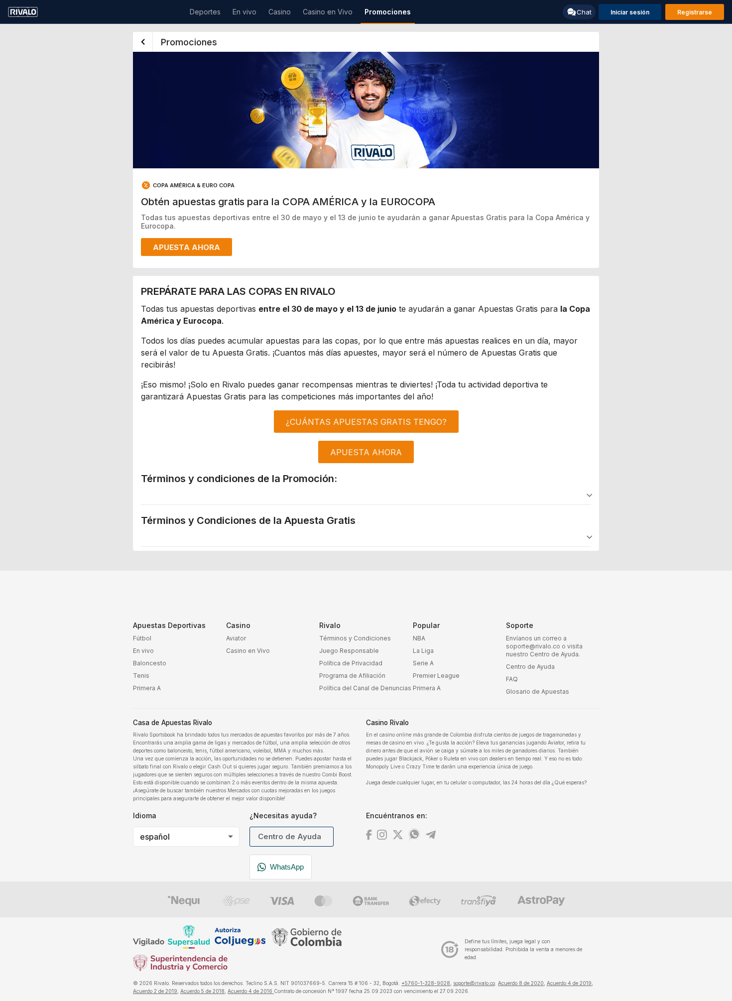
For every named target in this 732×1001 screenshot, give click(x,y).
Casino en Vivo (248, 650)
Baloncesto (149, 663)
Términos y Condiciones (355, 638)
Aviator (236, 638)
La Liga (423, 650)
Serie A (423, 663)
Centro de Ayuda (530, 666)
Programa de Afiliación (352, 675)
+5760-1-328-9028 (425, 983)
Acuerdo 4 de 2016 (251, 991)
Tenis (141, 675)
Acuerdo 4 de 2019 (569, 983)
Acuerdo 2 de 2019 (155, 991)
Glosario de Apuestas (537, 691)
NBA (419, 638)
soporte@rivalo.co (474, 983)
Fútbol (142, 638)
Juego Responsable (349, 650)
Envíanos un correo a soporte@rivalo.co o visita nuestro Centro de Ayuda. (544, 646)
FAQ (512, 679)
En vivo (143, 650)
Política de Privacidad (350, 663)
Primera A (147, 688)
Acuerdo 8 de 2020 (521, 983)
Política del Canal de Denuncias (365, 688)
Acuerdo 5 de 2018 (202, 991)
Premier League (436, 675)
